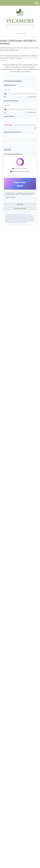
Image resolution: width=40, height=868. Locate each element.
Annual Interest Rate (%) (12, 132)
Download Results (20, 208)
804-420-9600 (21, 33)
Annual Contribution (11, 101)
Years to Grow (9, 116)
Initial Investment (10, 85)
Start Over (20, 204)
